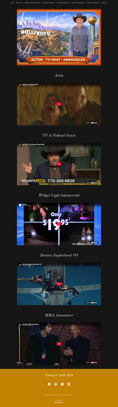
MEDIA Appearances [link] (78, 3)
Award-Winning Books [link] (32, 3)
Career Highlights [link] (93, 3)
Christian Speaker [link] (63, 3)
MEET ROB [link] (19, 3)
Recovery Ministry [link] (48, 3)
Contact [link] (104, 3)
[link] (49, 384)
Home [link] (12, 3)
